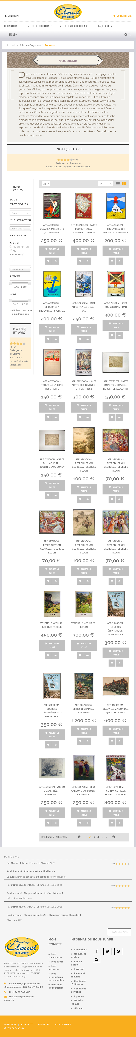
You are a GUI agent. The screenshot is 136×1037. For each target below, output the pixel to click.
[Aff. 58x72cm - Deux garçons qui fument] (84, 768)
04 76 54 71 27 (22, 992)
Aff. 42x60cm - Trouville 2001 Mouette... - (116, 229)
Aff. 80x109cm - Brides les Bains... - (84, 709)
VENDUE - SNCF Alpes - (84, 625)
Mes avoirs (57, 962)
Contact (27, 1024)
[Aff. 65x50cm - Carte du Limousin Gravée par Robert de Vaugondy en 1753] (52, 440)
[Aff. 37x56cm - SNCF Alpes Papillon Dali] (84, 284)
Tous (16, 243)
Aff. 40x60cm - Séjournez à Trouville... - (52, 307)
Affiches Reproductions (73, 26)
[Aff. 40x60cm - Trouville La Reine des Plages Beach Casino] (52, 362)
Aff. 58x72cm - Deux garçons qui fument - (84, 791)
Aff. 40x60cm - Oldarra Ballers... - (52, 229)
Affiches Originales (38, 26)
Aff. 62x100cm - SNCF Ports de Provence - (84, 385)
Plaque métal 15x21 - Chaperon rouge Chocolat (52, 915)
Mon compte (13, 16)
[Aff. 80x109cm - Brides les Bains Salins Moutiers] (84, 686)
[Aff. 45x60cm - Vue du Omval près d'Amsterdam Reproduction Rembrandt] (52, 768)
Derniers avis (11, 857)
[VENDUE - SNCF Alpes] (84, 604)
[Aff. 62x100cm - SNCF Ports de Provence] (84, 362)
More (12, 34)
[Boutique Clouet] (68, 11)
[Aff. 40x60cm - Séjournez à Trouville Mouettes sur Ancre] (52, 284)
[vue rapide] (55, 261)
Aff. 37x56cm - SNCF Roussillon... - (115, 305)
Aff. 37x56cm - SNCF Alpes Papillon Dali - (84, 307)
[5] (71, 160)
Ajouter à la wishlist (48, 261)
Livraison (79, 969)
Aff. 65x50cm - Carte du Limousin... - (52, 463)
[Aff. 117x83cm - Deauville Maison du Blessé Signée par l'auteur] (116, 686)
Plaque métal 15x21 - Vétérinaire (43, 893)
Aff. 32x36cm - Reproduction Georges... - (84, 465)
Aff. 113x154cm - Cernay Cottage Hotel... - (115, 791)
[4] (68, 160)
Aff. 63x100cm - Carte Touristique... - (84, 229)
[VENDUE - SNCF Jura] (52, 604)
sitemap (78, 1008)
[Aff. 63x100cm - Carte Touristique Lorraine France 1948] (84, 206)
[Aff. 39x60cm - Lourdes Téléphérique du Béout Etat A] (52, 686)
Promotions (80, 949)
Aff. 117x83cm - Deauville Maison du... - (116, 709)
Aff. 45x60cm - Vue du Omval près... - (52, 791)
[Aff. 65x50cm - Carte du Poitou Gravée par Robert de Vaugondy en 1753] (116, 362)
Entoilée (21, 247)
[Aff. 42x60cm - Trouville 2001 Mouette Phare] (116, 206)
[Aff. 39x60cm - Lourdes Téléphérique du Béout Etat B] (116, 604)
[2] (61, 160)
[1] (58, 160)
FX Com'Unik (18, 1028)
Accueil (11, 45)
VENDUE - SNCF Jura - (52, 625)
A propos (79, 996)
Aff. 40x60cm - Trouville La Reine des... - (52, 385)
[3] (64, 160)
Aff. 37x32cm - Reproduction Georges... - (116, 465)
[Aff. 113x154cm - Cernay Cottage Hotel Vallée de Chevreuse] (116, 768)
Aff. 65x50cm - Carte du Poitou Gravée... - (115, 385)
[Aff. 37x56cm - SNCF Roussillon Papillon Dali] (116, 284)
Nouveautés (11, 26)
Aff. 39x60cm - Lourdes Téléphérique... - (115, 629)
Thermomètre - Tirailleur (38, 871)
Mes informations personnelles (56, 977)
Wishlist (44, 1024)
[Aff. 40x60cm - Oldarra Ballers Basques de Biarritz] (52, 206)
